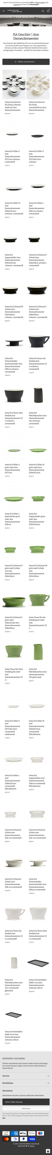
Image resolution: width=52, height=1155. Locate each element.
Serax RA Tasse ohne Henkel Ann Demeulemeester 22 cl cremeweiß (38, 935)
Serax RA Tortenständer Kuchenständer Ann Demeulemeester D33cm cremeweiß (37, 884)
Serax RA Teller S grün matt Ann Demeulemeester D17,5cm (12, 468)
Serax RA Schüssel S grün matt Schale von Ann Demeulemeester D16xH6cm (14, 570)
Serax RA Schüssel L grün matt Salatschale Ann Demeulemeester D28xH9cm (13, 622)
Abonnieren (26, 1108)
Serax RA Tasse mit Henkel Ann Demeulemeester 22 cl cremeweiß (14, 935)
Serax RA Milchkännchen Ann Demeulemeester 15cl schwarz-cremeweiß (38, 418)
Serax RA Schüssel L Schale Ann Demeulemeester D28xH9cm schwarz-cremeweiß (38, 312)
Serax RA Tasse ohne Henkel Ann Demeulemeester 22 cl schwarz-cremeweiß (14, 418)
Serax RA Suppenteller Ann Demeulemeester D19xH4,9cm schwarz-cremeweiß (14, 260)
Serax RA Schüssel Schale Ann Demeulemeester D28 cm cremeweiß (13, 883)
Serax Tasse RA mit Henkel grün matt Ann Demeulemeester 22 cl (38, 622)
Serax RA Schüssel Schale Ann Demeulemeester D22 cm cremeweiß (37, 834)
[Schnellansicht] (7, 93)
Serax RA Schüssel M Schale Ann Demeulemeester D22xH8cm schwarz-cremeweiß (14, 312)
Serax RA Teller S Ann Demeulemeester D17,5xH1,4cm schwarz (36, 156)
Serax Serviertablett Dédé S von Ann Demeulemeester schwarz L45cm (13, 1035)
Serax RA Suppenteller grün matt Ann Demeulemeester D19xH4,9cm (37, 519)
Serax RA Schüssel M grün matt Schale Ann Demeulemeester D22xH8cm (38, 570)
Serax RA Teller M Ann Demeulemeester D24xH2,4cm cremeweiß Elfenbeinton (36, 727)
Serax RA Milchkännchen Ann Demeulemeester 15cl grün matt (38, 673)
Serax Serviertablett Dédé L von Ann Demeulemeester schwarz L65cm (38, 984)
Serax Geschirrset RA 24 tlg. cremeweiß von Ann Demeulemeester (37, 106)
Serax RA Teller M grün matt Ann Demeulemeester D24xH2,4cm (36, 468)
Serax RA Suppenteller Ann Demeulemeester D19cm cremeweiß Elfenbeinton (37, 780)
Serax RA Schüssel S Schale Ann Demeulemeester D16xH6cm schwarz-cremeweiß (38, 260)
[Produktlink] (14, 93)
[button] (3, 11)
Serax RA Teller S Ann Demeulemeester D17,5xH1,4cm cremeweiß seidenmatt (12, 727)
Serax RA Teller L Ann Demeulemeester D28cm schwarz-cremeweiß (36, 208)
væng (32, 1146)
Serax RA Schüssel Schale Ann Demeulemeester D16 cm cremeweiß (13, 834)
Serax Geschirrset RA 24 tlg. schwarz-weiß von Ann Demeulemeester (13, 106)
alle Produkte (40, 2)
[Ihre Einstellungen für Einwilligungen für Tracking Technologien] (48, 1151)
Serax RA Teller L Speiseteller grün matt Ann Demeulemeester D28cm (12, 519)
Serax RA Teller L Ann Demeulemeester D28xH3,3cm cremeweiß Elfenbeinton (12, 782)
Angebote (16, 4)
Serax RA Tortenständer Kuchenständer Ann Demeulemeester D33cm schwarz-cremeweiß (13, 365)
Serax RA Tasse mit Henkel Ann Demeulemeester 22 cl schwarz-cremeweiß (38, 363)
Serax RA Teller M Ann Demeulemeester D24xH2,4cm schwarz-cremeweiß (14, 208)
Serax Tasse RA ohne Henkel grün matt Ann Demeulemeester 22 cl (14, 674)
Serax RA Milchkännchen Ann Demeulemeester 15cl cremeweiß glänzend (13, 985)
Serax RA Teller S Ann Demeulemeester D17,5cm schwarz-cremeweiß (13, 156)
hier (3, 1118)
